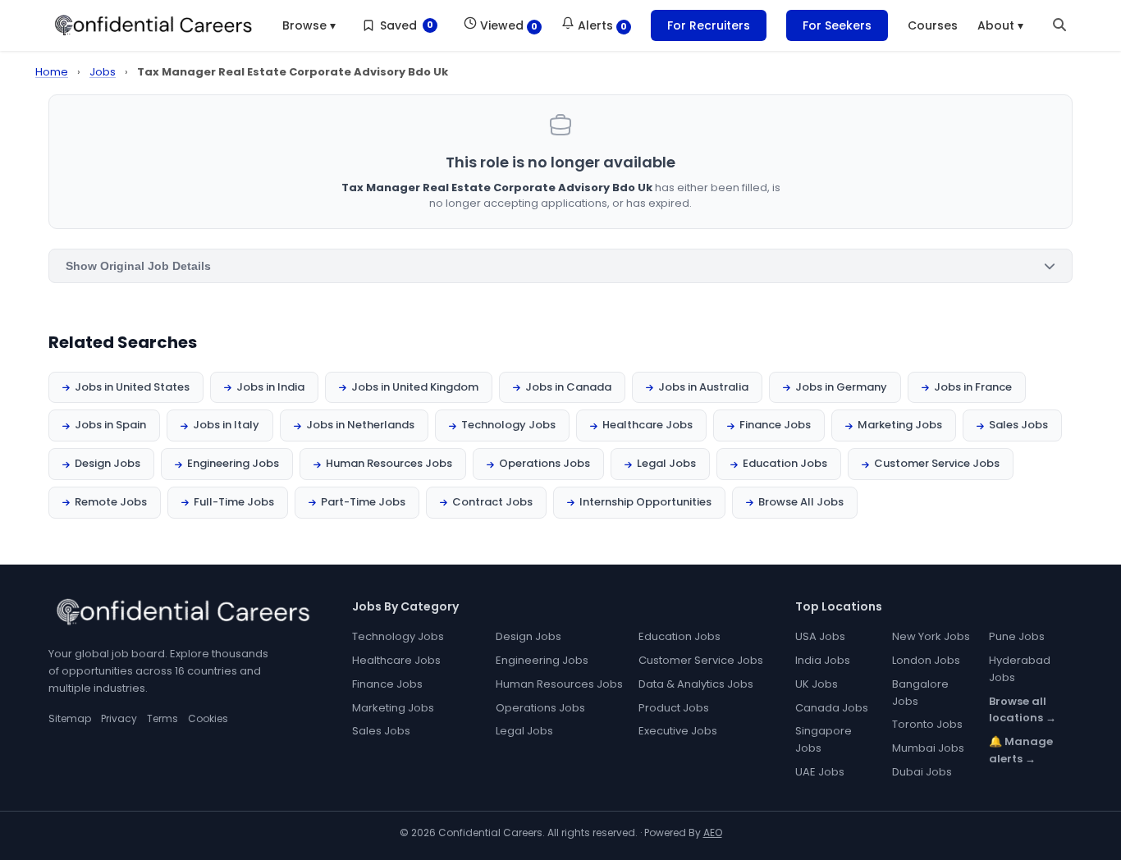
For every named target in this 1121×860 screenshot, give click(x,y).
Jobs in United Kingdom (414, 387)
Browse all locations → (1022, 709)
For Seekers (837, 25)
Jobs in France (973, 387)
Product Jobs (673, 708)
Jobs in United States (132, 387)
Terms (162, 718)
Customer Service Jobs (937, 463)
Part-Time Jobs (363, 502)
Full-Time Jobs (234, 502)
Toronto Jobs (927, 724)
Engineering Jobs (233, 463)
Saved (406, 25)
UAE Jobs (819, 772)
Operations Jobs (544, 463)
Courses (933, 25)
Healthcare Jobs (647, 424)
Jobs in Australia (703, 387)
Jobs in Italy (226, 424)
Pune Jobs (1017, 636)
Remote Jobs (111, 502)
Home (51, 72)
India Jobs (822, 660)
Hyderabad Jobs (1019, 668)
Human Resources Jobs (389, 463)
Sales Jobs (1018, 424)
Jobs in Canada (568, 387)
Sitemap (69, 718)
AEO (712, 832)
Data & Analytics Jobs (695, 684)
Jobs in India (270, 387)
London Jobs (926, 660)
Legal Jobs (666, 463)
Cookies (208, 718)
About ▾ (1000, 25)
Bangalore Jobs (920, 692)
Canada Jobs (831, 708)
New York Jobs (931, 636)
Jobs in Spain (110, 424)
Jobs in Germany (841, 387)
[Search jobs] (1059, 25)
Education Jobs (785, 463)
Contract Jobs (492, 502)
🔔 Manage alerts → (1021, 750)
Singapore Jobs (823, 739)
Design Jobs (107, 463)
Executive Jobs (677, 731)
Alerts (600, 25)
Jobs (102, 72)
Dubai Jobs (922, 772)
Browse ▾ (309, 25)
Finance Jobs (775, 424)
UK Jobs (816, 684)
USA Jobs (820, 636)
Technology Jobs (508, 424)
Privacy (119, 718)
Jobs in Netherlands (360, 424)
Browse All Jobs (801, 502)
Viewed (507, 25)
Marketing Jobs (900, 424)
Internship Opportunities (645, 502)
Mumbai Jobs (928, 748)
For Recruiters (708, 25)
